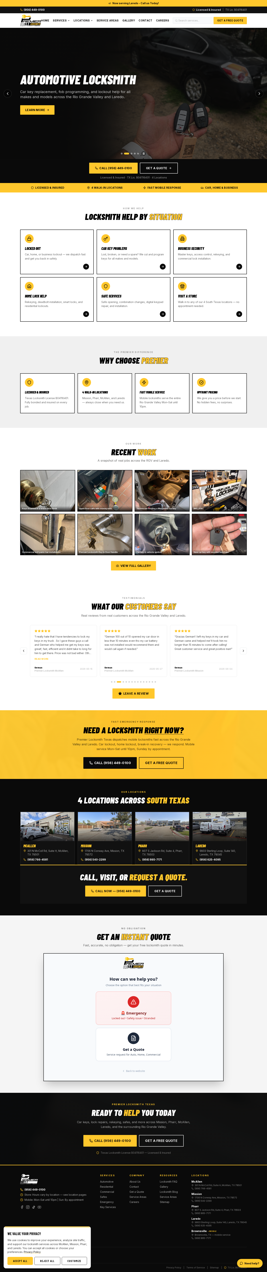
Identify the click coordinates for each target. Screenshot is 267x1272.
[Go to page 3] (117, 682)
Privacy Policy (173, 1267)
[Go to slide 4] (135, 153)
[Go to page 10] (140, 682)
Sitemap (164, 1201)
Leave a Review (136, 693)
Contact (145, 20)
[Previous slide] (8, 94)
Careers (162, 20)
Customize (74, 1261)
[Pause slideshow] (143, 153)
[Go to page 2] (114, 682)
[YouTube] (39, 1207)
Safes (103, 1196)
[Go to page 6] (129, 682)
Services (60, 20)
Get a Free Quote (230, 20)
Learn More (35, 110)
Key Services (108, 1207)
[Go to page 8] (135, 682)
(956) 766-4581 (37, 859)
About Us (135, 1181)
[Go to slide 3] (129, 153)
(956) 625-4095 (210, 859)
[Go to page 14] (152, 682)
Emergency (107, 1201)
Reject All (47, 1261)
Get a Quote (156, 168)
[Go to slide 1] (122, 153)
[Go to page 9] (138, 682)
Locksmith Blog (169, 1191)
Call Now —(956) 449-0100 (117, 891)
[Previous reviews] (23, 650)
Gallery (128, 20)
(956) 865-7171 (152, 859)
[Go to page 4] (122, 682)
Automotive (107, 1181)
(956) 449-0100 (35, 1189)
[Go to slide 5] (138, 153)
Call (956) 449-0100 (115, 168)
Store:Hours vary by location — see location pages (55, 1194)
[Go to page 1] (111, 682)
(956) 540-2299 (95, 859)
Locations (82, 20)
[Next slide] (259, 94)
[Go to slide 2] (125, 153)
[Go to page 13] (149, 682)
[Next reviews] (243, 650)
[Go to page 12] (146, 682)
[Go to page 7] (132, 682)
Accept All (20, 1261)
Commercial (107, 1191)
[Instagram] (28, 1207)
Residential (106, 1186)
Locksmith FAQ (168, 1181)
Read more (42, 659)
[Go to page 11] (143, 682)
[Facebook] (22, 1207)
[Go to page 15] (155, 682)
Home (45, 20)
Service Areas (108, 20)
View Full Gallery (135, 566)
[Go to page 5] (126, 682)
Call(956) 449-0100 (112, 763)
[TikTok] (33, 1207)
